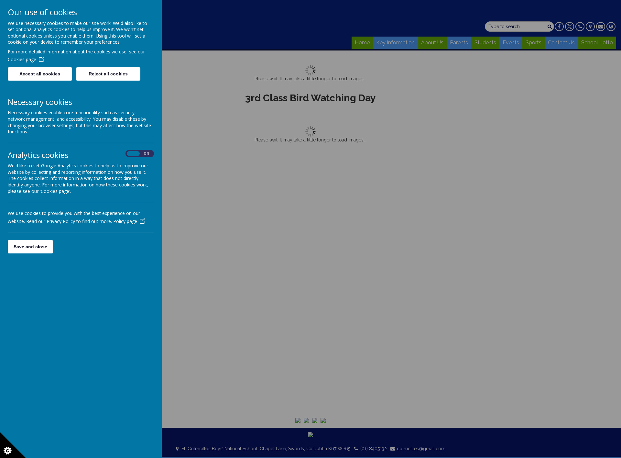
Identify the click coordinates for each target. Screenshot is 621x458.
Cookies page (22, 59)
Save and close (30, 246)
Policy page (125, 221)
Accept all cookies (39, 73)
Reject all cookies (108, 73)
